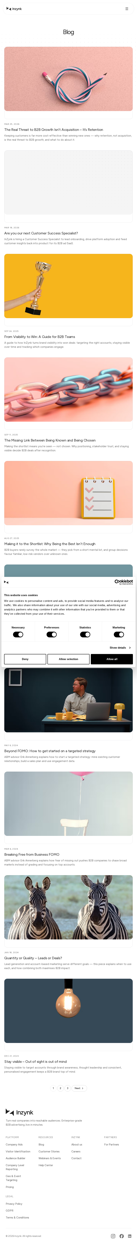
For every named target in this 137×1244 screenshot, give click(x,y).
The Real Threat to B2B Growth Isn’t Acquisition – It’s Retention (53, 129)
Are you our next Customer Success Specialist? (41, 233)
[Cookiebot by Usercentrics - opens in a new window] (117, 582)
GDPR (9, 1210)
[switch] (52, 634)
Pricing (10, 1187)
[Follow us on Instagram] (113, 1236)
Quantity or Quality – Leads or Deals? (33, 958)
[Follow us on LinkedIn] (129, 1236)
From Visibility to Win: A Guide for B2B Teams (39, 337)
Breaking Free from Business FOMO (31, 854)
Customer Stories (49, 1151)
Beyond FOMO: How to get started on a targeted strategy (50, 751)
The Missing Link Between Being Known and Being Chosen (49, 440)
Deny (25, 659)
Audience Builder (15, 1158)
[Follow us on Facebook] (122, 1236)
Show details (118, 647)
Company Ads (14, 1144)
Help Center (46, 1165)
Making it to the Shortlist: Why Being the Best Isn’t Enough (49, 544)
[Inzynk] (19, 1112)
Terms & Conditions (17, 1217)
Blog (41, 1144)
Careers (75, 1151)
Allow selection (68, 659)
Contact (76, 1158)
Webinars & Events (50, 1158)
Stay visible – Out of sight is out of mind (35, 1061)
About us (76, 1144)
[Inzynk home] (14, 9)
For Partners (111, 1144)
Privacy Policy (14, 1203)
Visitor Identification (18, 1151)
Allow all (111, 659)
